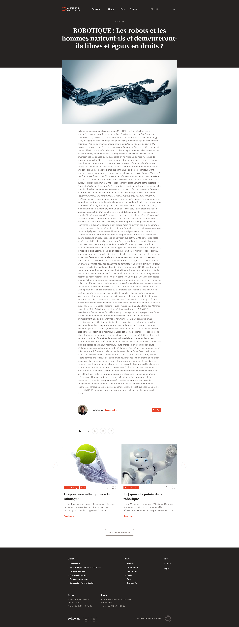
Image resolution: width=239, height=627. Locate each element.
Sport (83, 488)
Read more (69, 516)
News (111, 9)
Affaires (130, 563)
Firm (122, 9)
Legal (166, 568)
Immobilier (132, 571)
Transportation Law (79, 579)
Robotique (156, 410)
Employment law (77, 571)
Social (129, 575)
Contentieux (132, 567)
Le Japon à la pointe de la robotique (142, 496)
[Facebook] (95, 431)
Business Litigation (78, 575)
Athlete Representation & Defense (85, 567)
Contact (133, 9)
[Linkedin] (151, 9)
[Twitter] (103, 431)
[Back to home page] (77, 9)
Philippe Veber (110, 410)
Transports (132, 583)
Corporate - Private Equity (82, 583)
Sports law (75, 563)
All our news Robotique (119, 532)
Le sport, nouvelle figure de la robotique (87, 496)
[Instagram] (156, 9)
